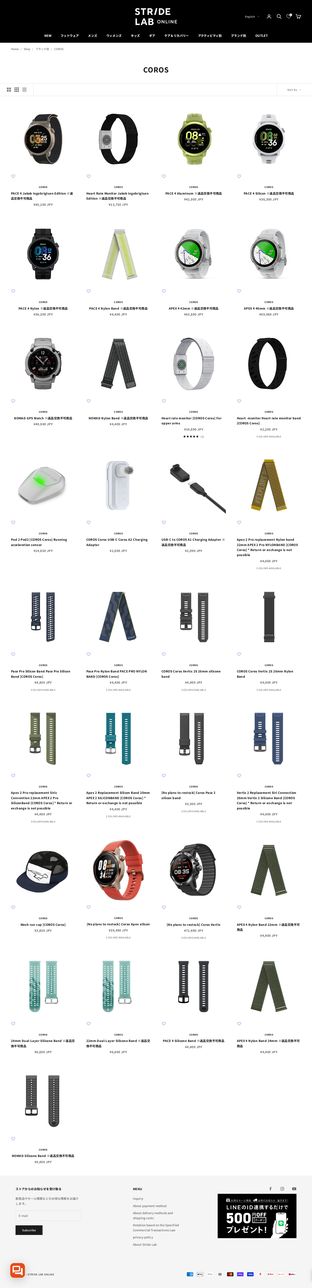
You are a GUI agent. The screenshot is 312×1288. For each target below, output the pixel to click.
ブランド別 (238, 35)
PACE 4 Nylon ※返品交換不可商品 (43, 308)
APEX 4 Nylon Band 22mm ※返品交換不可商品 (268, 927)
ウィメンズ (114, 35)
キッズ (135, 35)
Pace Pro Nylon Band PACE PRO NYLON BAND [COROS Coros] (116, 673)
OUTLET (261, 35)
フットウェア (70, 35)
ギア (152, 35)
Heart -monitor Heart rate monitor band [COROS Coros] (269, 420)
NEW (47, 35)
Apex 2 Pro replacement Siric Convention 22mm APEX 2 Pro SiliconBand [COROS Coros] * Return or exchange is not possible (41, 800)
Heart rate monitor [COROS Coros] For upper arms (191, 420)
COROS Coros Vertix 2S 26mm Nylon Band (265, 673)
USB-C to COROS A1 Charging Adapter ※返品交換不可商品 (193, 542)
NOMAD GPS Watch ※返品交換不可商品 (43, 418)
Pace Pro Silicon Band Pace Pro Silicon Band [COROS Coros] (40, 673)
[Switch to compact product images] (24, 89)
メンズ (92, 35)
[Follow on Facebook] (270, 1188)
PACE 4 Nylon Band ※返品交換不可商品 (118, 308)
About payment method (150, 1206)
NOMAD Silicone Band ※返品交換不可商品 (43, 1156)
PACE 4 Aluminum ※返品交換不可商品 (193, 193)
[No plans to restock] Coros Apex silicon (118, 924)
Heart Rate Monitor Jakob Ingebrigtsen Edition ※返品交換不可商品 (117, 196)
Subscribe (29, 1230)
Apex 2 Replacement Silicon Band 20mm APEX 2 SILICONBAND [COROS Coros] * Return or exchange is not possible (118, 797)
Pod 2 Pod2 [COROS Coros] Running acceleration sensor (39, 542)
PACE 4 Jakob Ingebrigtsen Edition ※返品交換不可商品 (42, 196)
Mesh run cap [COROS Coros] (43, 924)
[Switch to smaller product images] (17, 89)
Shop (27, 49)
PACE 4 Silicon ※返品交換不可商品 (269, 193)
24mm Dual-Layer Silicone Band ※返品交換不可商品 (43, 1043)
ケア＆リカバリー (176, 35)
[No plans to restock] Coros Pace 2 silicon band (188, 795)
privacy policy (143, 1237)
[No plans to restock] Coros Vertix (193, 924)
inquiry (138, 1198)
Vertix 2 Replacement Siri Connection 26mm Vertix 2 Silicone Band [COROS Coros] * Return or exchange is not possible (266, 800)
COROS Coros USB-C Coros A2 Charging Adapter (117, 542)
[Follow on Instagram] (282, 1188)
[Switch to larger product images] (9, 89)
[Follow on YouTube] (294, 1188)
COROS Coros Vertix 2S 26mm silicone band (191, 673)
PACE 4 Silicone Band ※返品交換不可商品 (193, 1041)
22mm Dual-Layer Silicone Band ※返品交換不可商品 (118, 1043)
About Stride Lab (145, 1244)
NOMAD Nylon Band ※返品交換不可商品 (118, 418)
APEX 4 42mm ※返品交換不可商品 (194, 308)
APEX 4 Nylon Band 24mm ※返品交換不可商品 (268, 1043)
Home (15, 49)
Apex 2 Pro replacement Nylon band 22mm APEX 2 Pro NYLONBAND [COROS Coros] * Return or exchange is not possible (267, 547)
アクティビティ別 (210, 35)
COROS (59, 49)
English (250, 16)
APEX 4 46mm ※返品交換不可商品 (269, 308)
